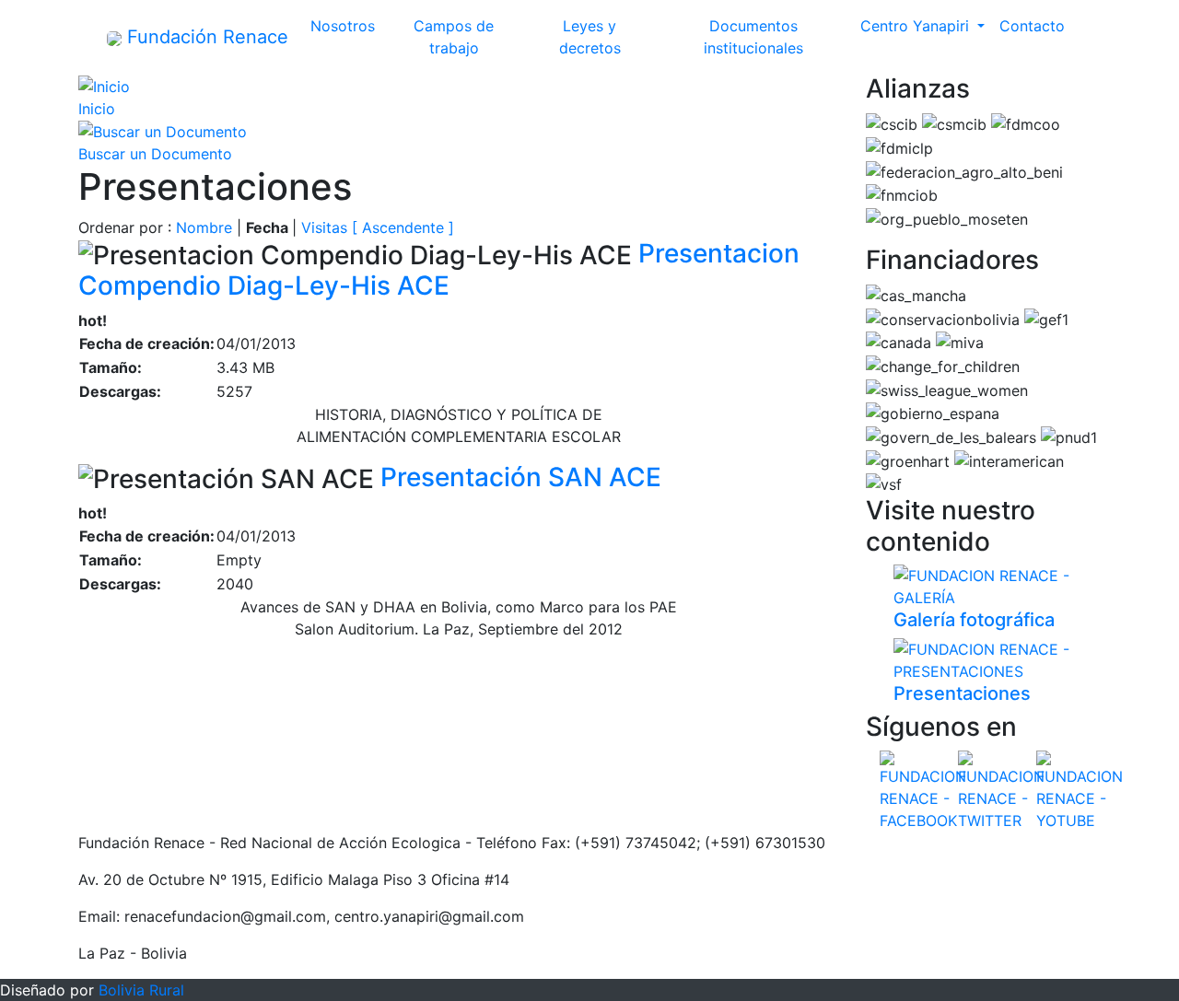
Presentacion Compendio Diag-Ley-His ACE (439, 269)
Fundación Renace (205, 37)
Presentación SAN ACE (520, 477)
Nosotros (346, 26)
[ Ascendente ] (403, 227)
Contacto (1032, 26)
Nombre (204, 227)
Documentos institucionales (778, 37)
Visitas (324, 227)
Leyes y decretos (606, 37)
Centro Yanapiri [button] (917, 26)
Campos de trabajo (469, 37)
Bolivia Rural (141, 990)
